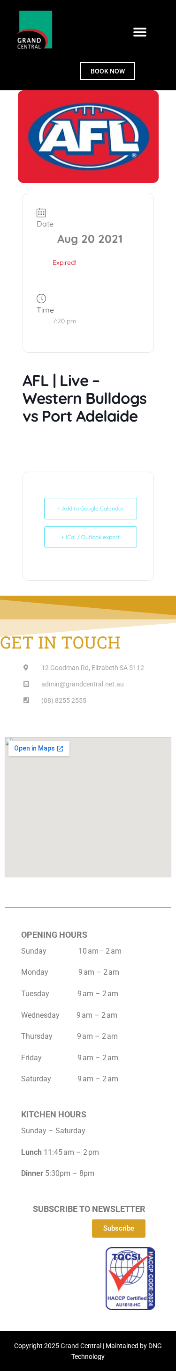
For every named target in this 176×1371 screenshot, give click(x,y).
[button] (139, 32)
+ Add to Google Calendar (90, 508)
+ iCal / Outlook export (90, 536)
